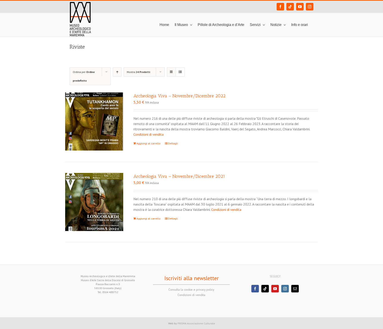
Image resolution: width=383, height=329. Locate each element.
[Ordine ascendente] (117, 71)
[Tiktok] (265, 288)
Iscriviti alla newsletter (191, 278)
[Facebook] (255, 288)
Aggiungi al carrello (148, 143)
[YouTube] (275, 288)
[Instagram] (285, 288)
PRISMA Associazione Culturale (196, 323)
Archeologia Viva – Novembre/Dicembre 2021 (179, 176)
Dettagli (173, 143)
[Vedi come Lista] (180, 72)
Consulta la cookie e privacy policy (191, 290)
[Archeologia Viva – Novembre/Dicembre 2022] (94, 121)
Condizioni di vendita (148, 134)
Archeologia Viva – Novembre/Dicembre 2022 (179, 95)
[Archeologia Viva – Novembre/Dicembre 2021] (94, 202)
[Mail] (295, 288)
